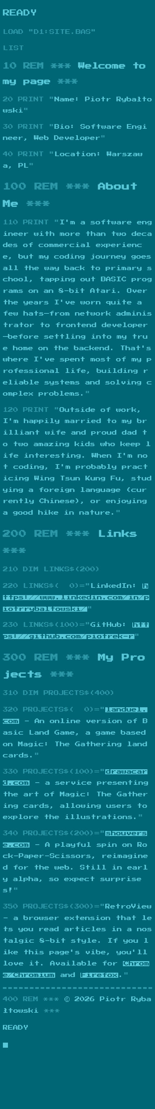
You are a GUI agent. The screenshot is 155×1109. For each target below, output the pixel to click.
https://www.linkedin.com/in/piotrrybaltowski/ (76, 597)
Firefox (99, 975)
